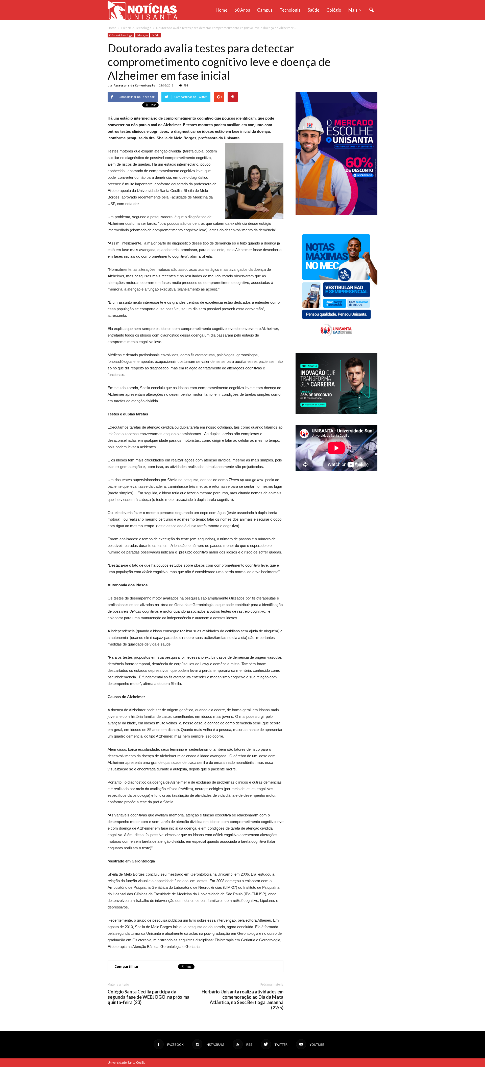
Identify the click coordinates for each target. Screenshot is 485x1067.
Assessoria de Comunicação (134, 85)
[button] (371, 10)
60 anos (242, 10)
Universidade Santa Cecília (127, 1062)
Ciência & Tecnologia (121, 35)
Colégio (333, 10)
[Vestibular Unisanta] (336, 213)
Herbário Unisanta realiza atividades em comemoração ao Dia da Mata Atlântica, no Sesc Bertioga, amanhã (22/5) (242, 999)
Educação (142, 35)
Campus (265, 10)
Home (221, 10)
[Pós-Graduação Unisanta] (336, 413)
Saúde (313, 10)
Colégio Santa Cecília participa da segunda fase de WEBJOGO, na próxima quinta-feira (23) (148, 997)
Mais (352, 10)
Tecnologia (290, 10)
